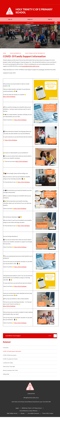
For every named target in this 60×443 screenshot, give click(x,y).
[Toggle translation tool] (48, 2)
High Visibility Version (12, 413)
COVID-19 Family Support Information (35, 53)
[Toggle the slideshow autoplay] (55, 22)
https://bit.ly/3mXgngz (9, 96)
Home (4, 53)
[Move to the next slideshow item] (55, 30)
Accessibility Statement (33, 413)
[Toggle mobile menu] (56, 2)
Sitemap (23, 413)
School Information (15, 53)
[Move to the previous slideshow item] (55, 26)
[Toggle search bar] (52, 2)
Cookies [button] (51, 413)
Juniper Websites (33, 410)
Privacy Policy (45, 413)
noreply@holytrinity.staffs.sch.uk (30, 66)
